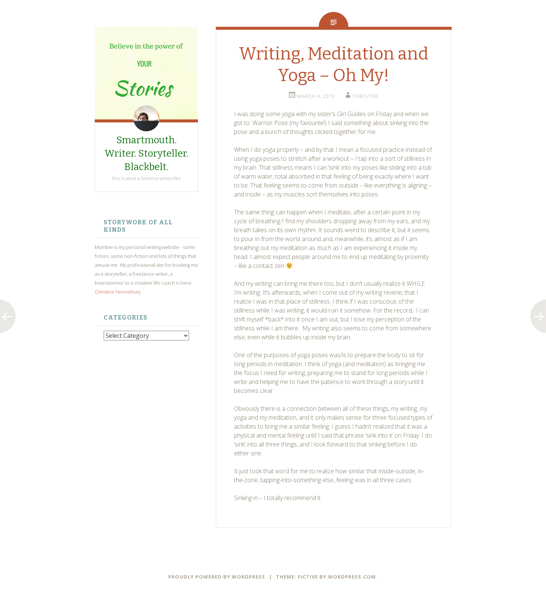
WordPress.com (352, 576)
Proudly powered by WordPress (216, 576)
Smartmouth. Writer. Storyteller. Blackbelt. (146, 153)
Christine (366, 96)
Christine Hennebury (118, 291)
